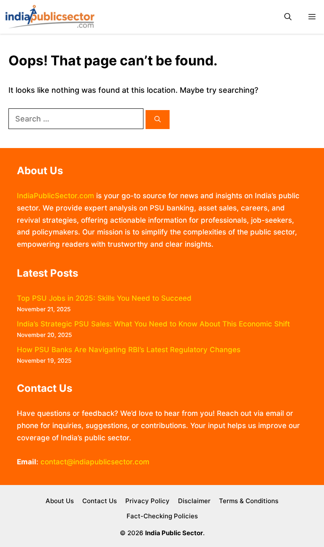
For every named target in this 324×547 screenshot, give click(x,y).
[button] (288, 17)
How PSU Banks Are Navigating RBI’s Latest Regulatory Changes (128, 349)
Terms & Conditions (248, 501)
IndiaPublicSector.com (55, 195)
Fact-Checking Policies (162, 516)
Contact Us (99, 501)
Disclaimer (194, 501)
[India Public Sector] (49, 17)
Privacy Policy (147, 501)
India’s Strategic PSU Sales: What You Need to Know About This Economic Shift (153, 324)
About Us (60, 501)
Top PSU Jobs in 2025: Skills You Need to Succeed (104, 298)
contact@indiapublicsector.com (94, 462)
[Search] (158, 119)
